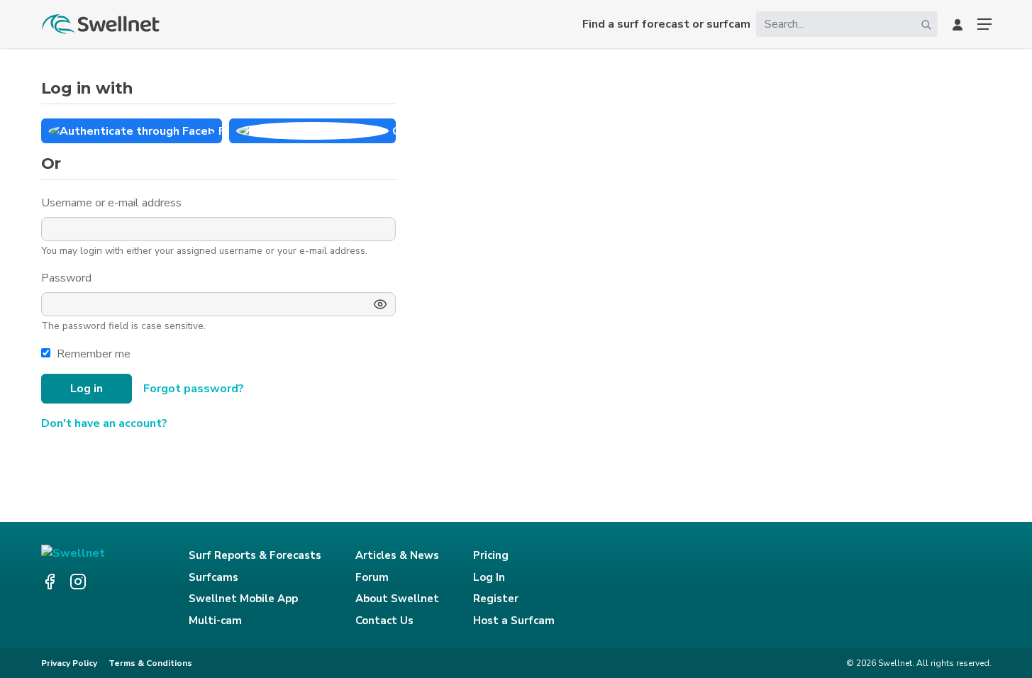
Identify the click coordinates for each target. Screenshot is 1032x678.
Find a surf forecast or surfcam (666, 24)
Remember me (94, 354)
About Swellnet (397, 598)
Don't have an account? (104, 423)
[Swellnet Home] (101, 24)
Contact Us (384, 620)
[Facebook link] (49, 581)
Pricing (491, 555)
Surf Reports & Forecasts (255, 555)
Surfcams (213, 577)
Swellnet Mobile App (243, 598)
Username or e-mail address (112, 203)
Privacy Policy (69, 663)
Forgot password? (193, 388)
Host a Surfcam (514, 620)
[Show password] (380, 304)
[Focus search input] (926, 24)
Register (495, 598)
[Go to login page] (957, 24)
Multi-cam (215, 620)
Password (67, 278)
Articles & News (397, 555)
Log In (489, 577)
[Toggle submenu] (984, 24)
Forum (372, 577)
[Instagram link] (78, 581)
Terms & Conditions (150, 663)
